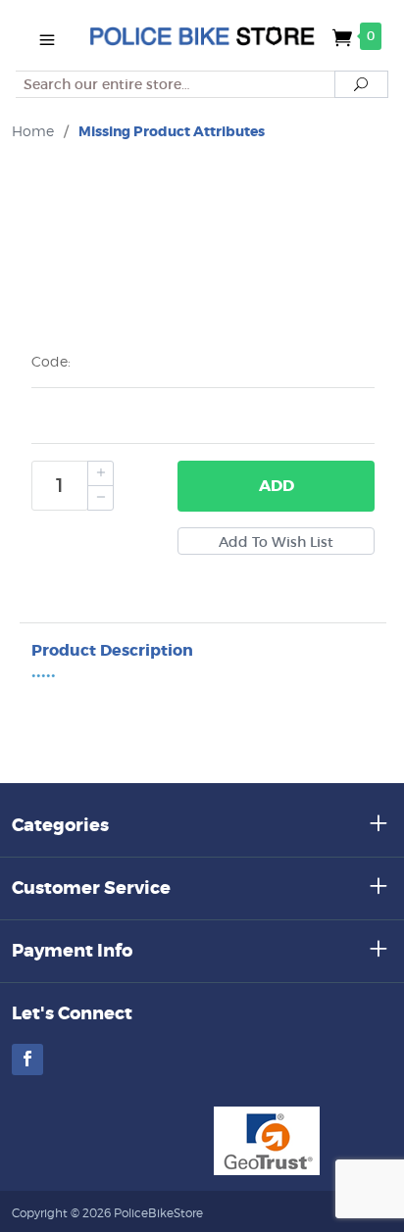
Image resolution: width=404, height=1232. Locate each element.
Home (33, 131)
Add (276, 485)
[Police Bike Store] (201, 35)
